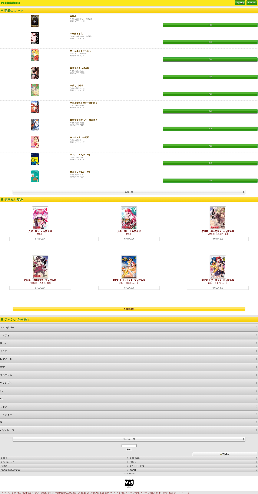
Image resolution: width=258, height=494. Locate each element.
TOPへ (226, 454)
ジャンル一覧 (129, 439)
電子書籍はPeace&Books (10, 2)
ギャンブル (6, 383)
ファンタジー (7, 327)
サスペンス (6, 375)
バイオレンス (7, 430)
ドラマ (3, 351)
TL (1, 390)
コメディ (5, 335)
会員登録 (241, 3)
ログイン (252, 3)
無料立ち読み (40, 239)
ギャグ (3, 406)
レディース (6, 359)
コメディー (6, 414)
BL (1, 398)
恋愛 (2, 367)
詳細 (210, 25)
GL (1, 422)
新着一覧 (129, 192)
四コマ (3, 343)
